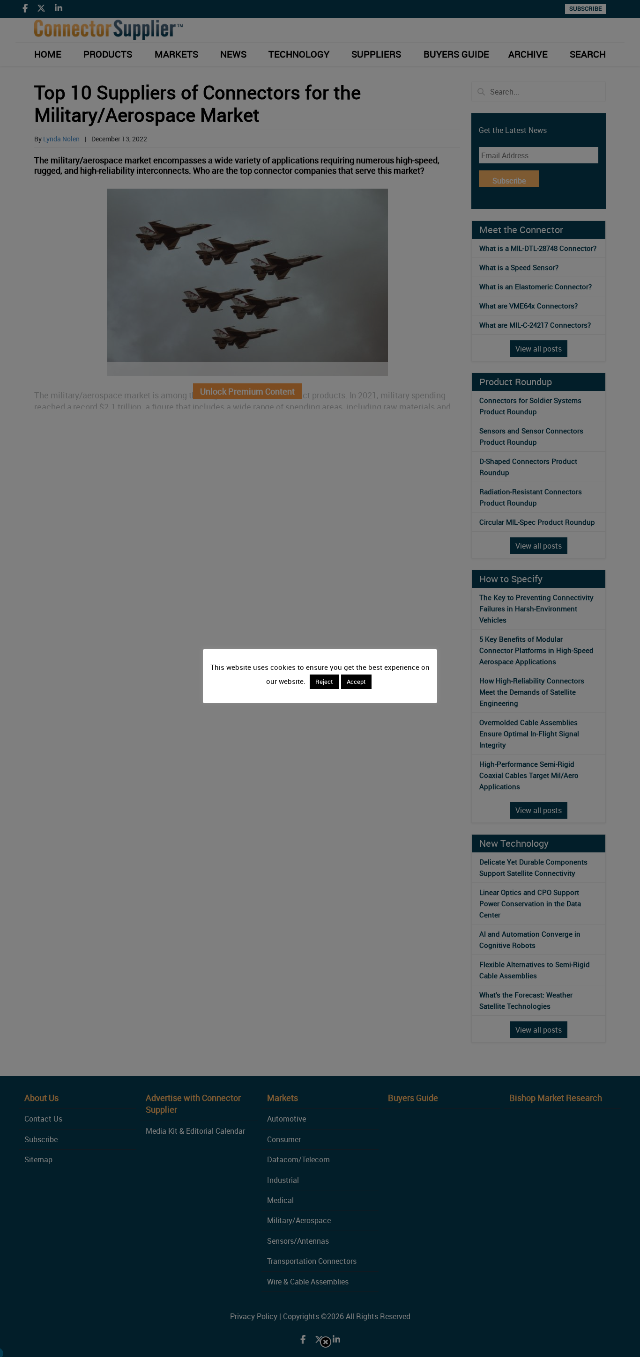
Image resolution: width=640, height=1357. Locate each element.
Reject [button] (324, 681)
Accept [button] (356, 681)
